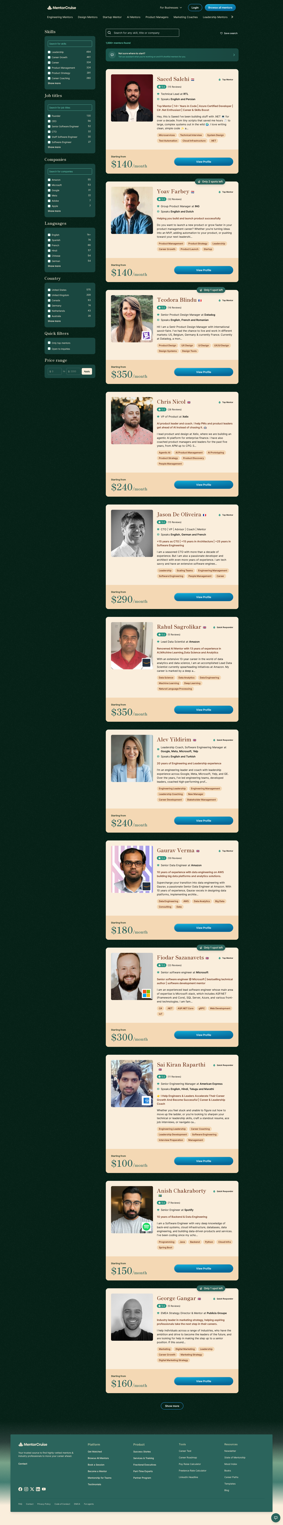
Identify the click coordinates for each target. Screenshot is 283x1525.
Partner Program (142, 1477)
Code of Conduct (62, 1504)
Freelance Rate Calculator (192, 1470)
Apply (87, 371)
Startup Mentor (112, 17)
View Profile (203, 161)
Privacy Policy (44, 1504)
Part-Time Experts (143, 1471)
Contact (22, 1463)
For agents (89, 1504)
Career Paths (231, 1477)
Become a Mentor (97, 1471)
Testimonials (94, 1484)
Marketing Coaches (186, 17)
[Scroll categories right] (233, 17)
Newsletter (230, 1450)
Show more (54, 83)
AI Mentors (133, 17)
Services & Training (143, 1458)
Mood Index (230, 1464)
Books (227, 1470)
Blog (226, 1490)
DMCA (77, 1504)
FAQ (20, 1504)
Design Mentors (87, 17)
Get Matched (95, 1451)
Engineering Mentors (60, 17)
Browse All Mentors (98, 1458)
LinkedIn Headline (188, 1477)
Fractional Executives (144, 1464)
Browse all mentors (220, 7)
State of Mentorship (234, 1457)
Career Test (185, 1450)
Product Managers (157, 17)
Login (195, 7)
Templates (230, 1483)
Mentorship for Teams (100, 1477)
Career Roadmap (188, 1457)
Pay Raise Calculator (190, 1464)
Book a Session (96, 1464)
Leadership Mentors (215, 17)
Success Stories (142, 1451)
